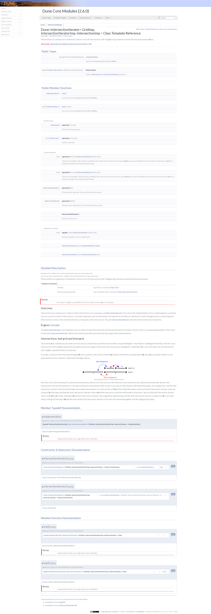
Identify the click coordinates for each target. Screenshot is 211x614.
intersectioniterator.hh (68, 605)
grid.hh (62, 602)
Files (108, 18)
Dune (43, 25)
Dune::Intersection (55, 70)
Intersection (96, 74)
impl (63, 93)
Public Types (140, 29)
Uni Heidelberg (139, 611)
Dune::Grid (114, 287)
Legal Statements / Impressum (110, 611)
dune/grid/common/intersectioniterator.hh (71, 44)
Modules (72, 18)
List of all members (170, 29)
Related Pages (60, 18)
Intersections (68, 36)
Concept (55, 325)
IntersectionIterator (55, 25)
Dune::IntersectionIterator (128, 292)
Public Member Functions (154, 29)
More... (151, 39)
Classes (99, 18)
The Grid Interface (55, 36)
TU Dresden (130, 611)
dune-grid (44, 36)
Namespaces (85, 18)
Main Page (46, 18)
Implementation (92, 57)
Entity (126, 161)
